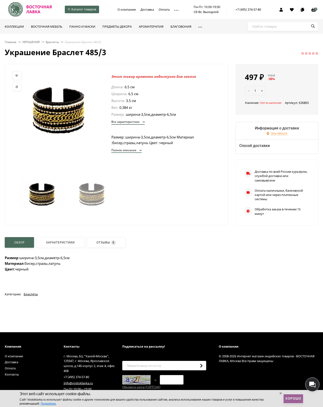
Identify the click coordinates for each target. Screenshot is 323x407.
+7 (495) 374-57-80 (248, 9)
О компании (127, 9)
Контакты (12, 374)
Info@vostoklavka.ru (78, 383)
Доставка (147, 9)
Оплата (164, 9)
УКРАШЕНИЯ (31, 42)
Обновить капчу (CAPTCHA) (141, 387)
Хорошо (293, 398)
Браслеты (52, 42)
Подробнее (48, 403)
